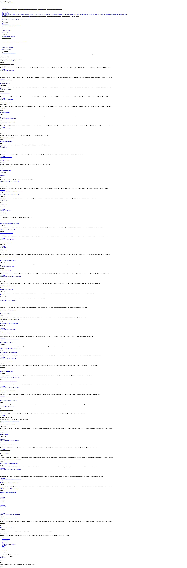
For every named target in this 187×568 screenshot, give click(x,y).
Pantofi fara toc (64, 16)
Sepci (41, 9)
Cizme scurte (68, 16)
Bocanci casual (49, 16)
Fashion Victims (2, 557)
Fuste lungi (108, 14)
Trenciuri (53, 14)
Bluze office (86, 14)
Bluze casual (74, 14)
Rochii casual (14, 19)
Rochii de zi (6, 19)
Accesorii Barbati (14, 9)
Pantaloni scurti (29, 14)
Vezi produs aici (2, 69)
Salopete (96, 14)
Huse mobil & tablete (56, 9)
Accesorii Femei (4, 9)
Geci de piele (101, 14)
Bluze (21, 14)
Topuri (89, 14)
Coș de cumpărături (5, 24)
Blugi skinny (60, 14)
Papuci (27, 16)
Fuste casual (10, 19)
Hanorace (45, 14)
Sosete (31, 9)
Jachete (40, 14)
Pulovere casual (17, 14)
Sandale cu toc (53, 16)
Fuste (42, 14)
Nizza (3, 546)
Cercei (48, 9)
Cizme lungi (77, 16)
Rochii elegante (27, 19)
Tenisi (74, 16)
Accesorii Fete (9, 9)
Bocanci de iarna (58, 16)
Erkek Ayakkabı (4, 542)
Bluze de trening (24, 14)
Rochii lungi (23, 19)
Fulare (61, 9)
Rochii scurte (19, 19)
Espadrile (72, 16)
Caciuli (28, 9)
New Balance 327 (5, 541)
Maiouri (105, 14)
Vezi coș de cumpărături (6, 53)
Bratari (39, 9)
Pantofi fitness (92, 14)
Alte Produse (4, 8)
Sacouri (63, 14)
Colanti (82, 14)
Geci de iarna (34, 14)
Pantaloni (37, 14)
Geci (110, 14)
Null (3, 543)
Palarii (24, 9)
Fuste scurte (118, 14)
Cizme (45, 16)
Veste (98, 14)
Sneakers (15, 16)
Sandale (18, 16)
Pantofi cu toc (24, 16)
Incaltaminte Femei (5, 15)
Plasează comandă (12, 53)
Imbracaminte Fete (12, 14)
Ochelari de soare (20, 9)
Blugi (51, 14)
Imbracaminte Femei (5, 13)
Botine (20, 16)
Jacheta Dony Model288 (6, 539)
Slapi (29, 16)
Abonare (11, 556)
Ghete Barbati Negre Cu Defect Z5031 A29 (9, 544)
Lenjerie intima (44, 9)
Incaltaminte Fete (11, 16)
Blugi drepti (48, 14)
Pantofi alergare (37, 16)
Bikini (50, 9)
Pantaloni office (78, 14)
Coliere (52, 9)
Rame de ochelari (34, 9)
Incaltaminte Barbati (5, 11)
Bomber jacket (113, 14)
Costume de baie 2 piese (123, 14)
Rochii (3, 18)
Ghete (43, 16)
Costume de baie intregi (68, 14)
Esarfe (26, 9)
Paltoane (56, 14)
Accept (2, 566)
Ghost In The (4, 545)
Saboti (41, 16)
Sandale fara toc (32, 16)
